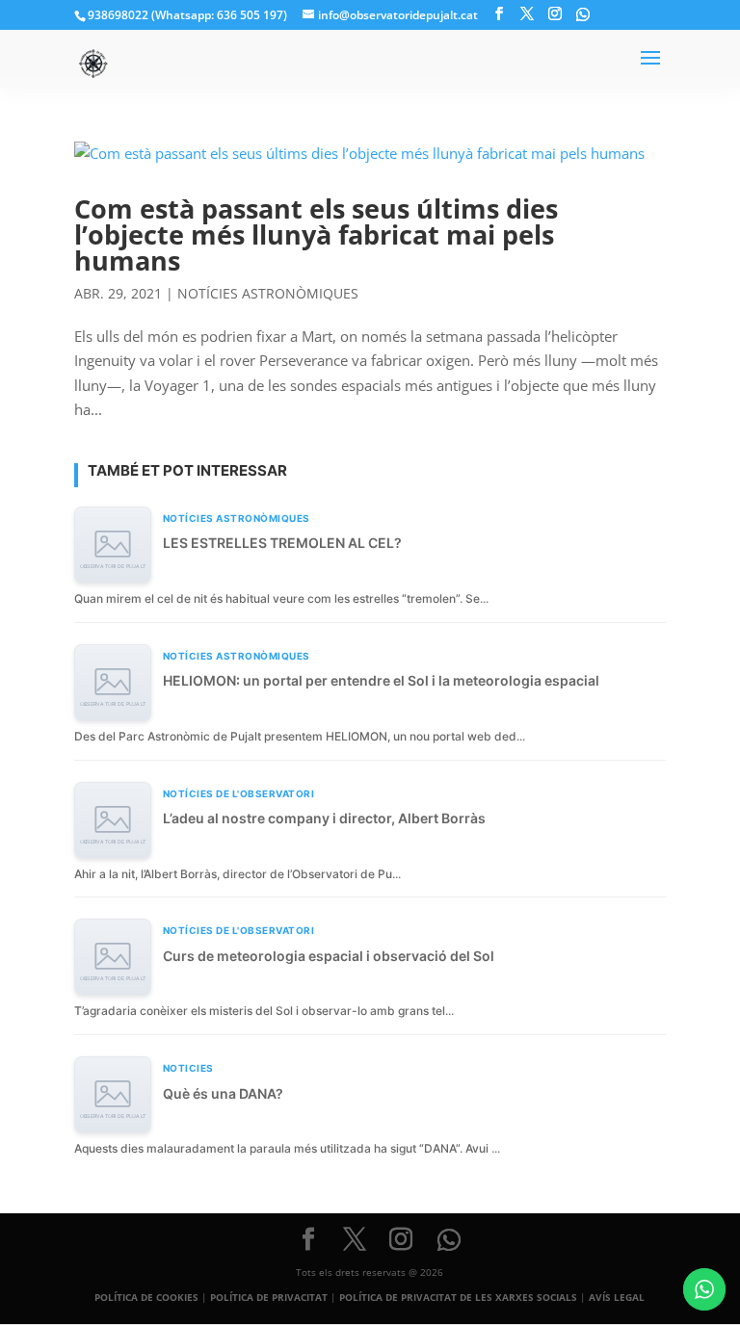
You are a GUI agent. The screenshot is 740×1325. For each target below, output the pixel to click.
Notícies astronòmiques (267, 293)
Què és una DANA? (223, 1093)
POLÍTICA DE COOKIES (146, 1297)
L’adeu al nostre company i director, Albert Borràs (324, 818)
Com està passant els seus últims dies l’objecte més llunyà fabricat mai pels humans (316, 234)
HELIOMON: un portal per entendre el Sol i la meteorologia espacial (381, 680)
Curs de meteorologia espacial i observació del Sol (328, 956)
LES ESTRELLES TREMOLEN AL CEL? (282, 542)
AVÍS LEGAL (617, 1297)
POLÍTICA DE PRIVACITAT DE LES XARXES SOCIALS (458, 1297)
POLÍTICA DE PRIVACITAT (269, 1297)
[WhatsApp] (583, 14)
